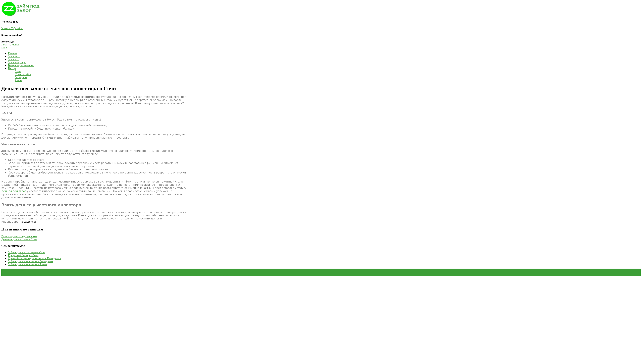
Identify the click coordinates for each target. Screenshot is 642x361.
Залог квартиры (17, 62)
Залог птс (13, 59)
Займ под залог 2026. (13, 270)
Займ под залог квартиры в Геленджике (30, 261)
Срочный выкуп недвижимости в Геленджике (34, 258)
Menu (4, 47)
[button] (10, 44)
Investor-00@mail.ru (12, 28)
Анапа (18, 80)
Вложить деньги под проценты (19, 236)
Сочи (18, 71)
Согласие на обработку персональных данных (231, 275)
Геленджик (21, 77)
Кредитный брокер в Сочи (23, 255)
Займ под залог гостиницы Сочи (26, 252)
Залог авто (14, 56)
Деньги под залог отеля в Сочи (19, 239)
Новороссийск (23, 74)
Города (12, 68)
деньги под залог (13, 191)
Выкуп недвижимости (21, 65)
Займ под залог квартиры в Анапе (27, 264)
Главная (12, 53)
